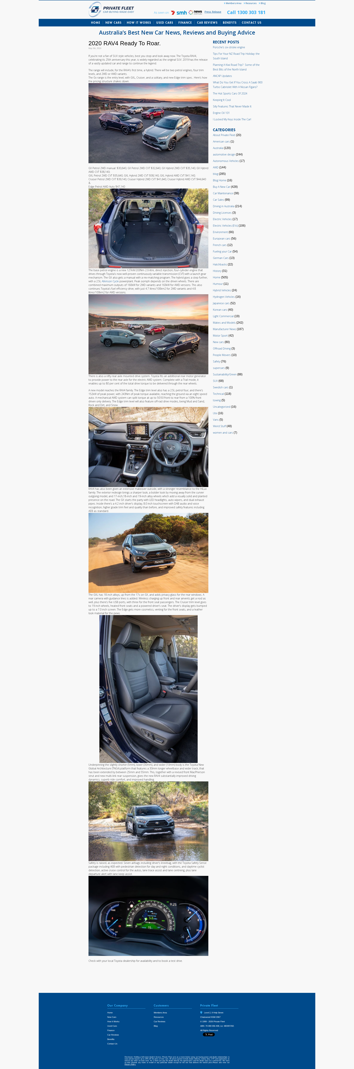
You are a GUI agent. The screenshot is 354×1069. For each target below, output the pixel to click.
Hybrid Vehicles (222, 290)
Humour (218, 284)
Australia (218, 148)
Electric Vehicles (222, 219)
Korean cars (220, 309)
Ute (215, 413)
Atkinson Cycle (110, 281)
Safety (216, 361)
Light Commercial (223, 316)
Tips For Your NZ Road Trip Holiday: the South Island (236, 56)
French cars (220, 245)
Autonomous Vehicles (226, 161)
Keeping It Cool (222, 100)
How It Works (139, 22)
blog (215, 174)
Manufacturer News (224, 329)
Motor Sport (220, 335)
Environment (220, 232)
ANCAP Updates (222, 76)
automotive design (224, 154)
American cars (221, 141)
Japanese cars (221, 303)
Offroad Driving (222, 348)
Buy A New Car (221, 187)
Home (95, 22)
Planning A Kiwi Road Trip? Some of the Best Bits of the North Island (236, 67)
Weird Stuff (219, 426)
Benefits (230, 22)
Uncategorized (221, 406)
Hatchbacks (220, 264)
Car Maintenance (223, 193)
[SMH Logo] (179, 13)
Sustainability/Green (225, 374)
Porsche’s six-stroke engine (229, 47)
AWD (215, 167)
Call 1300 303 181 (246, 12)
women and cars (223, 432)
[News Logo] (195, 13)
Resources (251, 3)
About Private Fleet (224, 135)
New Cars (113, 22)
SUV (215, 381)
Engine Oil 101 (221, 113)
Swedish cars (220, 387)
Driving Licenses (222, 212)
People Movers (222, 355)
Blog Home (219, 180)
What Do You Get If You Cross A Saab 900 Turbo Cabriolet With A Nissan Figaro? (237, 85)
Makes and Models (224, 322)
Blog (263, 3)
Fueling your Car (222, 251)
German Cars (221, 258)
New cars (218, 342)
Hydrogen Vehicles (224, 296)
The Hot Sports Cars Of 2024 (230, 93)
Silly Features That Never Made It (232, 106)
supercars (219, 368)
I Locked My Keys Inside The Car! (232, 119)
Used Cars (164, 22)
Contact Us (252, 22)
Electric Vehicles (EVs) (225, 225)
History (217, 271)
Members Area (233, 3)
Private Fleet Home (111, 9)
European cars (221, 238)
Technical (218, 394)
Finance (185, 22)
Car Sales (218, 199)
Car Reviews (207, 22)
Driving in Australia (223, 206)
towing (217, 400)
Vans (216, 419)
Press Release (212, 11)
